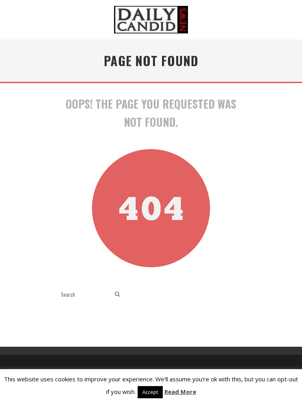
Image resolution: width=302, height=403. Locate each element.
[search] (117, 294)
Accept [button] (150, 392)
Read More (180, 392)
